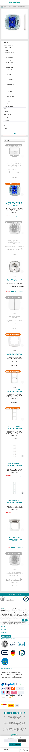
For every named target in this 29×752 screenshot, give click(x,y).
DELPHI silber (9, 91)
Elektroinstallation (9, 52)
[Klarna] (8, 688)
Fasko (8, 103)
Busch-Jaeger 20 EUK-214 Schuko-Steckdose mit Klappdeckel (14, 165)
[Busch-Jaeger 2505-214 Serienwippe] (14, 303)
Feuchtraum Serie (9, 62)
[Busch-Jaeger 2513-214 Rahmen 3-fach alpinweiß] (14, 414)
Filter (15, 133)
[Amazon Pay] (14, 696)
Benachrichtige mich (14, 177)
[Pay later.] (8, 692)
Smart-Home (8, 55)
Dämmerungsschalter (10, 60)
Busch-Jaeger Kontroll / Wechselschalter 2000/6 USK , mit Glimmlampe (14, 573)
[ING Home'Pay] (13, 688)
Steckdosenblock (10, 96)
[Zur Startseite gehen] (14, 3)
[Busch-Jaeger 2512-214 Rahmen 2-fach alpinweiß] (14, 377)
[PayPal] (7, 684)
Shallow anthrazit (10, 84)
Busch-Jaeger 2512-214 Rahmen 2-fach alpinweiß (14, 390)
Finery (8, 101)
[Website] (23, 713)
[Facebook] (5, 713)
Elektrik (6, 50)
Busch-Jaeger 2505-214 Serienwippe (14, 316)
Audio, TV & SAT (8, 47)
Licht (5, 109)
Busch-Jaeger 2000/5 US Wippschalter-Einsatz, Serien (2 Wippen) (14, 203)
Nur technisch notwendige (10, 741)
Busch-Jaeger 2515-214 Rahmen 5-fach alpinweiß (14, 501)
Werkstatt (6, 120)
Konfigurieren (22, 741)
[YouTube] (14, 713)
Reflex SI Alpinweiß (11, 89)
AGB (6, 623)
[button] (14, 213)
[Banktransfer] (3, 696)
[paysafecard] (3, 692)
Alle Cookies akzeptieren (15, 744)
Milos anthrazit (10, 81)
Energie (6, 111)
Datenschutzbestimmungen (12, 622)
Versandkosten (23, 716)
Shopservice (4, 632)
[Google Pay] (22, 684)
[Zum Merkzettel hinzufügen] (22, 156)
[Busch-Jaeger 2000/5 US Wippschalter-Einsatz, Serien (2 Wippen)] (14, 190)
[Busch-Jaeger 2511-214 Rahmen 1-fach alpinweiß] (14, 340)
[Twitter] (11, 713)
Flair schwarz (9, 86)
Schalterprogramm (9, 67)
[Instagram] (8, 713)
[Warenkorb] (17, 749)
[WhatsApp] (20, 713)
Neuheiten (6, 42)
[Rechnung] (11, 700)
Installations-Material (10, 64)
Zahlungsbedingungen (19, 725)
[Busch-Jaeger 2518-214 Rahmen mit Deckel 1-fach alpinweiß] (14, 525)
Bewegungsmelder (9, 57)
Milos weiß (9, 72)
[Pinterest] (17, 713)
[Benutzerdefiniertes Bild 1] (4, 705)
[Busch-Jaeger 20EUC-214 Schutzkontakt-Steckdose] (14, 267)
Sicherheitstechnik (9, 106)
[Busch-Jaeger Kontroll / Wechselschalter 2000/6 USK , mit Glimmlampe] (14, 559)
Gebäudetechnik (8, 45)
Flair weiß (9, 74)
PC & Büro (6, 117)
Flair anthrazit (10, 79)
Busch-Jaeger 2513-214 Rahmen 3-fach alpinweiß (14, 427)
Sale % (5, 128)
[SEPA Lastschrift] (3, 688)
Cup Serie (9, 98)
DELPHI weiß (9, 69)
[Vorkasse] (4, 700)
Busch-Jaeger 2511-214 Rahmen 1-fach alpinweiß (14, 353)
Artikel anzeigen (14, 364)
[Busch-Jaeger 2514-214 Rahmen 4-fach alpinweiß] (14, 451)
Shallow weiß (9, 77)
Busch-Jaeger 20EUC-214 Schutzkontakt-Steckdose (14, 280)
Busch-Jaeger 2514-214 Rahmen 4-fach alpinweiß (14, 464)
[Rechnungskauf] (16, 684)
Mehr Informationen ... (17, 738)
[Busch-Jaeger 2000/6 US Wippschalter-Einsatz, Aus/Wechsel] (14, 228)
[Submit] (25, 620)
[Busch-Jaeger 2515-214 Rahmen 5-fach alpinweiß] (14, 488)
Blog (5, 125)
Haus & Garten (8, 114)
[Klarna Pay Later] (14, 692)
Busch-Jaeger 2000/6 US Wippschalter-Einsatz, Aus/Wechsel (14, 242)
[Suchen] (12, 749)
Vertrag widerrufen (6, 636)
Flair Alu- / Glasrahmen (11, 94)
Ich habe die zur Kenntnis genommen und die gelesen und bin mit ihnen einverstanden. (14, 623)
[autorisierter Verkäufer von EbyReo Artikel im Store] (21, 653)
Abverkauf (6, 123)
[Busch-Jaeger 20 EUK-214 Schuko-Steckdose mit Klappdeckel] (14, 151)
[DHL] (11, 705)
